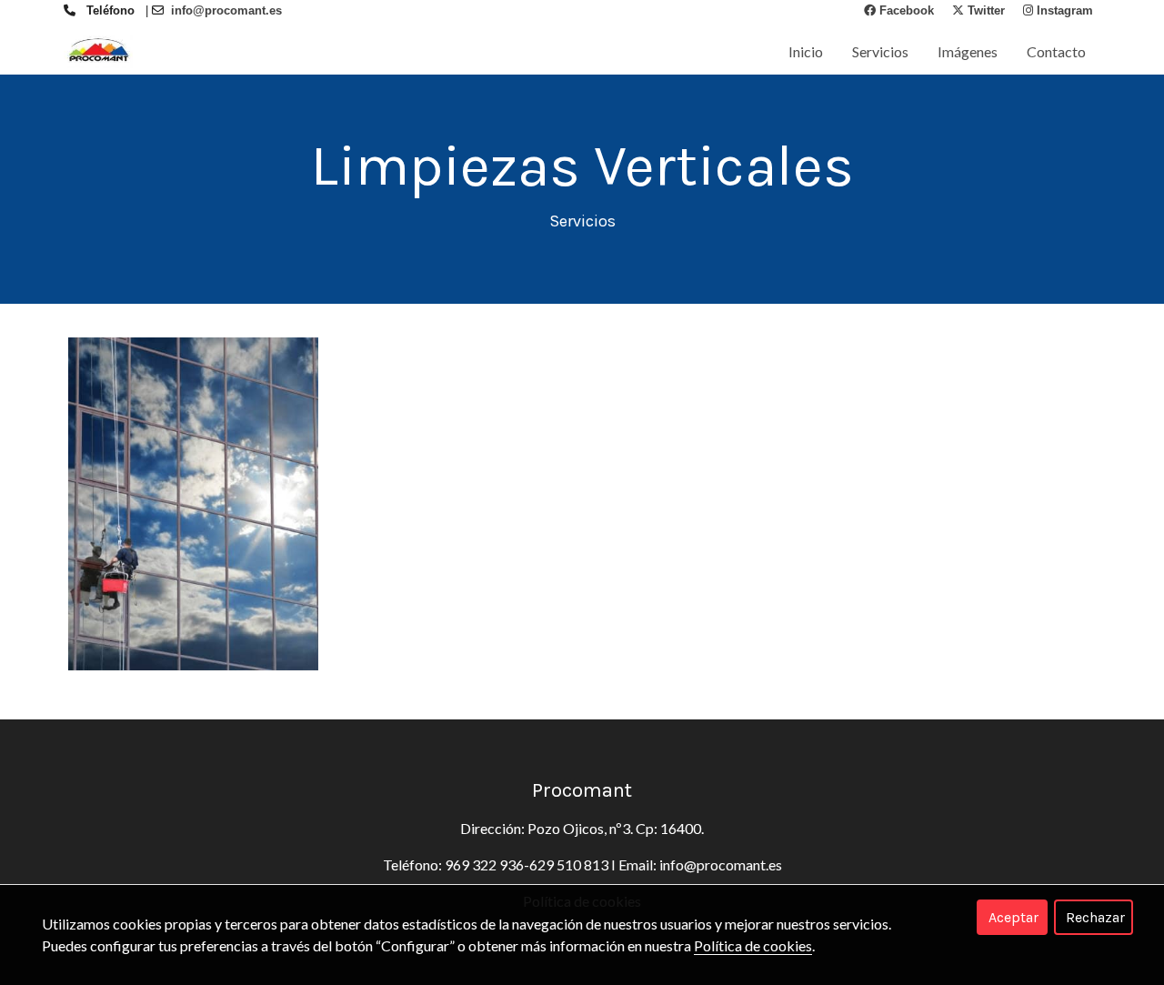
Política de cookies (753, 945)
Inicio (805, 51)
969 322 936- (487, 864)
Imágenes (968, 51)
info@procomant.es (720, 864)
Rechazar (1095, 917)
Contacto (1056, 51)
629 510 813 (568, 864)
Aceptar (1013, 917)
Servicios (880, 51)
